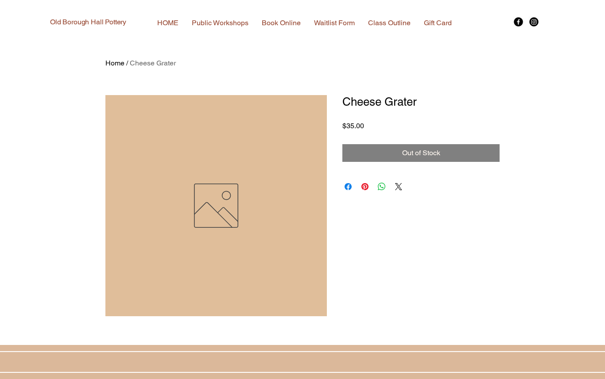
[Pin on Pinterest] (365, 186)
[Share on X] (398, 186)
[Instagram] (533, 21)
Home (114, 63)
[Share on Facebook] (348, 186)
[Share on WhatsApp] (381, 186)
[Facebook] (518, 21)
